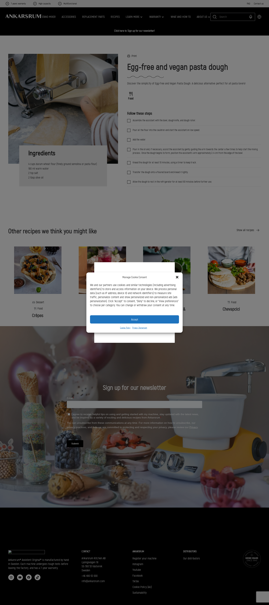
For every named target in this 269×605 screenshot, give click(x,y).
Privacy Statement (139, 327)
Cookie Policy (125, 327)
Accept (134, 319)
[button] (177, 277)
